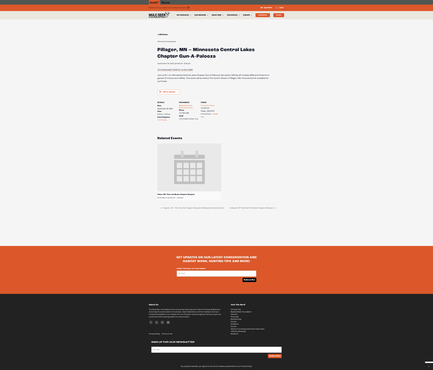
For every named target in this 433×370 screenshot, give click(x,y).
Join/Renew (262, 15)
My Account (266, 8)
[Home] (154, 2)
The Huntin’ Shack (208, 105)
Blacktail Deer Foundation (241, 312)
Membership (236, 319)
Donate (234, 322)
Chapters (235, 324)
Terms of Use (167, 334)
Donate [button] (246, 15)
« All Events (162, 35)
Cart (281, 8)
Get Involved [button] (183, 15)
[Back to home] (159, 15)
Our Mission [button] (200, 15)
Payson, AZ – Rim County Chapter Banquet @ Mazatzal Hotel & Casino (193, 208)
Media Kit (234, 334)
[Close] (429, 366)
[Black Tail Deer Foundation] (165, 2)
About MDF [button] (217, 15)
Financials (235, 317)
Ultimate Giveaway (238, 331)
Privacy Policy (154, 334)
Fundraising (162, 120)
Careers (234, 314)
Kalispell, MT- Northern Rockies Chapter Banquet (251, 208)
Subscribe (249, 280)
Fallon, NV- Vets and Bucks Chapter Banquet (176, 194)
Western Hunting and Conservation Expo (247, 329)
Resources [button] (232, 15)
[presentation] (189, 167)
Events (278, 15)
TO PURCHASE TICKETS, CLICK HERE (175, 70)
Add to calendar (169, 92)
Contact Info (236, 309)
